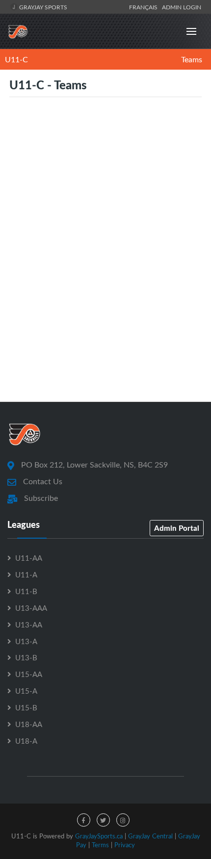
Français (144, 7)
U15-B (26, 707)
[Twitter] (103, 820)
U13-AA (28, 624)
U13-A (26, 641)
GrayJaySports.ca (99, 836)
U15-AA (28, 674)
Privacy (124, 844)
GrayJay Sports (42, 7)
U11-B (26, 591)
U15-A (26, 691)
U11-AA (28, 558)
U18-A (26, 741)
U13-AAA (31, 608)
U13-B (26, 657)
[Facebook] (84, 820)
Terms (100, 844)
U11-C (16, 59)
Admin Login (181, 7)
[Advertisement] (105, 274)
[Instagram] (123, 820)
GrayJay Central (150, 836)
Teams (191, 59)
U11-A (26, 574)
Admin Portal (176, 527)
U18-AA (28, 724)
